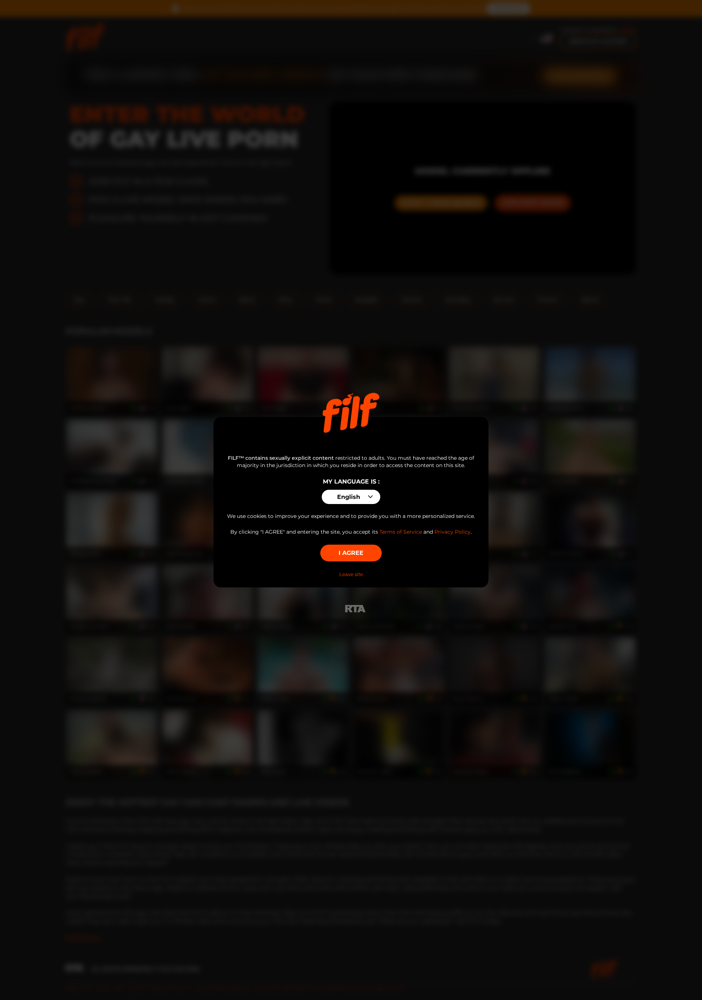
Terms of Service (401, 532)
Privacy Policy (452, 532)
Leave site (351, 574)
